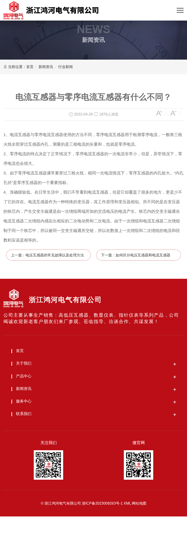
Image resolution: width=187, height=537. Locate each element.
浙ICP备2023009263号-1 (102, 503)
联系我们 (23, 414)
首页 (30, 67)
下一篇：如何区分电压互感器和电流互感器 (135, 255)
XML (127, 503)
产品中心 (23, 376)
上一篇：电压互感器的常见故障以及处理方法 (47, 255)
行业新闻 (65, 67)
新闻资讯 (46, 67)
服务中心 (23, 401)
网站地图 (139, 503)
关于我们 (23, 363)
